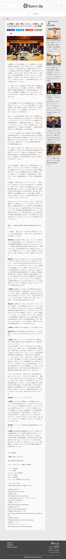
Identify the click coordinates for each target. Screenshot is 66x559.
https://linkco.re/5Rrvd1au (15, 500)
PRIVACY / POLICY (12, 547)
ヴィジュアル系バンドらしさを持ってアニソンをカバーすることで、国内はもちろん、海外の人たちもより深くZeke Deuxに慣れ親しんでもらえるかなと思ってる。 (53, 135)
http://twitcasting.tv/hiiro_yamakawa (18, 504)
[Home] (3, 19)
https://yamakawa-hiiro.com (16, 491)
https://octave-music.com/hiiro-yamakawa (20, 526)
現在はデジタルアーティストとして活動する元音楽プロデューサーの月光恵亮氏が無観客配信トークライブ (53, 160)
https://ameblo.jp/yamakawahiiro (17, 509)
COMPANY (10, 545)
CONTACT (10, 543)
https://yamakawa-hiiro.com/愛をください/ (20, 485)
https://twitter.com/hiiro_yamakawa (18, 496)
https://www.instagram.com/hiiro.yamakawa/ (21, 520)
